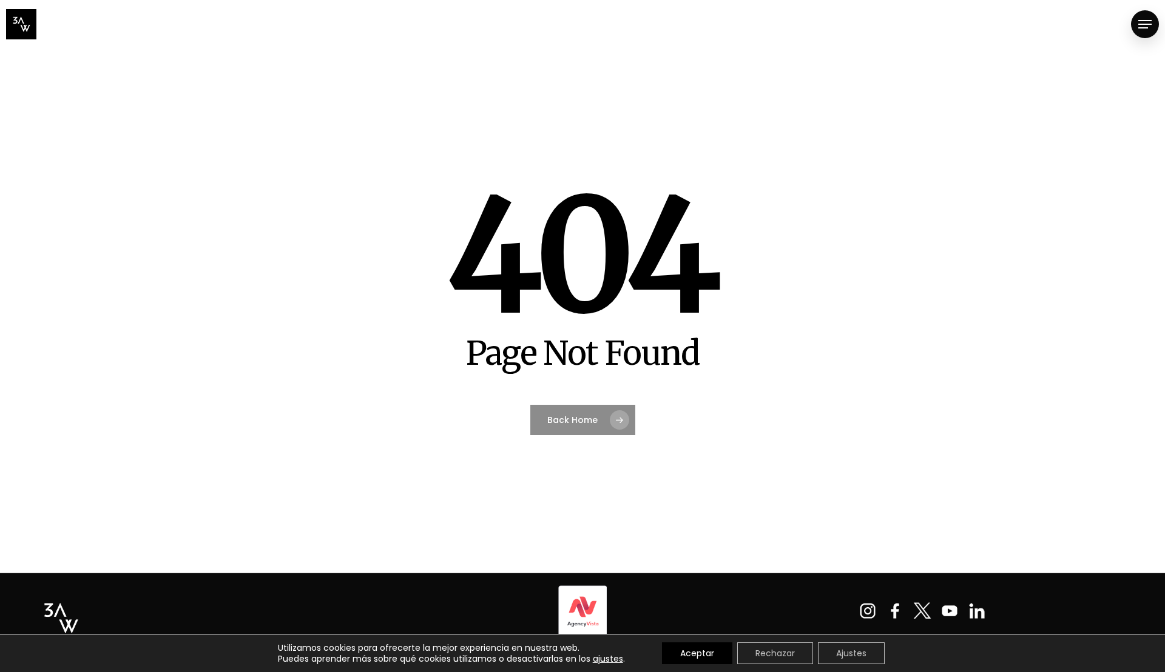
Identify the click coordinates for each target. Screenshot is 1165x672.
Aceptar (697, 653)
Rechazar (775, 653)
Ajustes (851, 653)
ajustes (608, 658)
